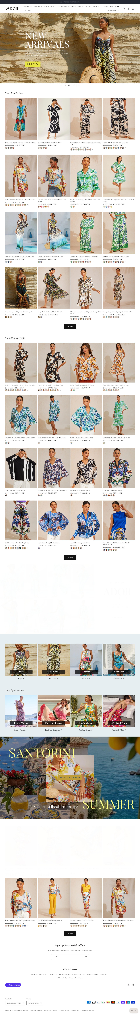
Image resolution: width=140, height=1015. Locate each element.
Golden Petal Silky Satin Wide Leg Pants (115, 142)
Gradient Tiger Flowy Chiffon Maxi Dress (50, 256)
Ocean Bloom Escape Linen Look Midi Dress (51, 437)
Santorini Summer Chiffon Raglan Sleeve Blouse (20, 920)
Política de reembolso (36, 1010)
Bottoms (52, 678)
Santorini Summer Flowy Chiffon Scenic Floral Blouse (52, 200)
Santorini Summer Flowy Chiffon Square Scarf (117, 868)
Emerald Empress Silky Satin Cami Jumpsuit (18, 312)
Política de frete (75, 1010)
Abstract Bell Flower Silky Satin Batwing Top (84, 256)
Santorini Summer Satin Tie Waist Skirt (82, 920)
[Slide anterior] (61, 85)
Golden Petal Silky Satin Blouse (80, 490)
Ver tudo (70, 326)
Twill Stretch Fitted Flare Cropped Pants (50, 920)
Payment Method (64, 974)
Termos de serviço (64, 1010)
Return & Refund (92, 974)
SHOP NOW (70, 601)
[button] (38, 6)
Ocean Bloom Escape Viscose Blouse (81, 437)
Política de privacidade (50, 1010)
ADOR (11, 1010)
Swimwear (118, 678)
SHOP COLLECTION (70, 777)
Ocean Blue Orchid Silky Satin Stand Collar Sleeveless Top (116, 543)
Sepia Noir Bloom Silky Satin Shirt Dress (50, 385)
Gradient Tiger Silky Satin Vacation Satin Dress (19, 256)
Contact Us (53, 974)
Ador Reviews (43, 974)
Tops (20, 678)
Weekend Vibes (118, 730)
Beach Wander (20, 730)
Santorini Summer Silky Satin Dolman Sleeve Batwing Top (19, 869)
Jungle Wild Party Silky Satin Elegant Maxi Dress (20, 142)
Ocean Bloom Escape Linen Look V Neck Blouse (20, 437)
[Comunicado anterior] (6, 2)
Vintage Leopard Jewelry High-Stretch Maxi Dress (118, 312)
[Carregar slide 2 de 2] (69, 85)
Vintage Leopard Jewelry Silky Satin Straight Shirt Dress (85, 312)
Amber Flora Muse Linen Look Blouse (82, 385)
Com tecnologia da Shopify (21, 1010)
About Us (34, 974)
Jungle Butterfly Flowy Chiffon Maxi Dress (51, 312)
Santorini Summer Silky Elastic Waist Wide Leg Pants (52, 869)
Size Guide (103, 974)
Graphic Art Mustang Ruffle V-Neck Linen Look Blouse (85, 200)
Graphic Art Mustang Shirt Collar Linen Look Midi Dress (118, 200)
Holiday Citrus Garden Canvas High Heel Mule (84, 868)
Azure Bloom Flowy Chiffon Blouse (49, 543)
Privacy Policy (62, 978)
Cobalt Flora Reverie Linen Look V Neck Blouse (53, 490)
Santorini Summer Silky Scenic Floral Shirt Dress (20, 199)
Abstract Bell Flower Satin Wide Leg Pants (116, 256)
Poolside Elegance (52, 730)
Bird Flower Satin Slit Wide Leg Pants (16, 543)
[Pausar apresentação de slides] (79, 85)
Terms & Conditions (75, 978)
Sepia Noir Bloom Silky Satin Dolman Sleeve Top (20, 385)
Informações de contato (88, 1010)
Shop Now (70, 48)
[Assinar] (86, 956)
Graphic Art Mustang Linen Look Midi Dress (116, 437)
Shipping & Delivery (78, 974)
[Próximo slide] (74, 85)
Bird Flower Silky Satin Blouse (112, 490)
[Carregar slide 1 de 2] (65, 85)
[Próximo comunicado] (134, 2)
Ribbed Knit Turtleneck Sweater (15, 490)
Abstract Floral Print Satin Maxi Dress (49, 142)
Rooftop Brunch (85, 730)
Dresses (85, 678)
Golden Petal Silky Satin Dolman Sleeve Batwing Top (85, 143)
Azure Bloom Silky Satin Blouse (80, 543)
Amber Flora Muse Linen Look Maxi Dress (116, 385)
